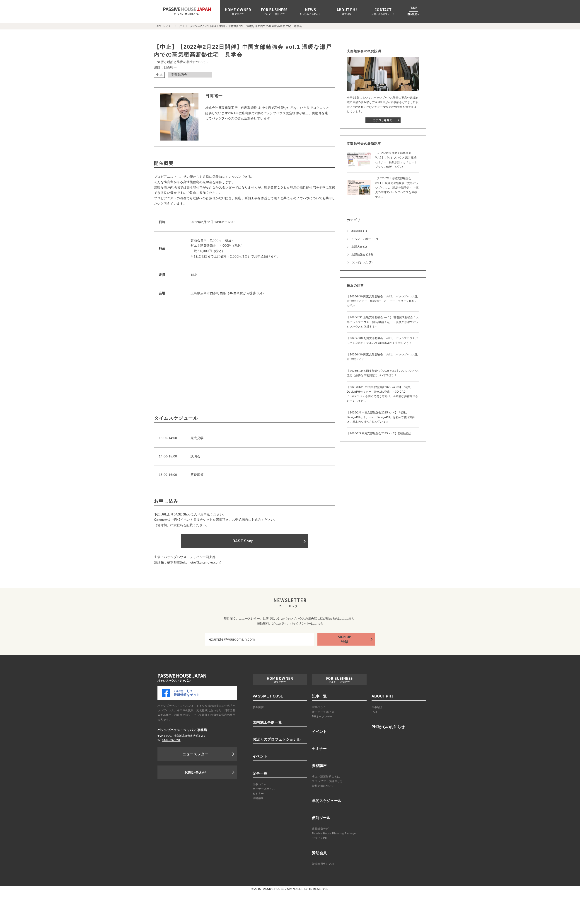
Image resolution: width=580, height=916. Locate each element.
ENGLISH (413, 14)
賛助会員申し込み (323, 863)
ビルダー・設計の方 (274, 14)
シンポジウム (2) (361, 262)
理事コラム (259, 784)
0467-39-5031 (171, 740)
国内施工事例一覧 (267, 722)
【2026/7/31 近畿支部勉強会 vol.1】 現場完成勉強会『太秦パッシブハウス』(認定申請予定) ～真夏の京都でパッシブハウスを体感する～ (382, 322)
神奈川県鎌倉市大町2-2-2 (189, 735)
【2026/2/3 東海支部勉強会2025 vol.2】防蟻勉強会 (379, 433)
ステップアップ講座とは (327, 781)
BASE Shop (243, 541)
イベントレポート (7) (364, 239)
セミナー (258, 793)
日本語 (413, 8)
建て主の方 (238, 14)
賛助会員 (319, 853)
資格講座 (258, 798)
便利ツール (321, 818)
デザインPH (319, 838)
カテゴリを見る (382, 120)
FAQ (374, 712)
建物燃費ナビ (320, 828)
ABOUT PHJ (383, 696)
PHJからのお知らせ (310, 14)
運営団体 (346, 14)
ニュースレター (195, 754)
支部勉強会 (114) (362, 254)
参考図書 (258, 707)
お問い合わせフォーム (383, 14)
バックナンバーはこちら (306, 623)
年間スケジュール (326, 801)
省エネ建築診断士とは (326, 776)
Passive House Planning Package (334, 833)
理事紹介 (377, 707)
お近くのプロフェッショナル (277, 739)
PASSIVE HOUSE (268, 696)
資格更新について (323, 785)
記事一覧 (260, 773)
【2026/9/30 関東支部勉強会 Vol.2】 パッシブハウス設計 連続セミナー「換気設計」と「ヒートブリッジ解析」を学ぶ (382, 301)
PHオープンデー (322, 716)
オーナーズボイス (264, 788)
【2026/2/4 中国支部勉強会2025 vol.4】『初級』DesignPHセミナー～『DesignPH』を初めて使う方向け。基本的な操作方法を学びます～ (381, 417)
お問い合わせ (195, 772)
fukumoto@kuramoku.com (200, 562)
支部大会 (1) (359, 246)
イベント (260, 756)
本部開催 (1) (359, 231)
